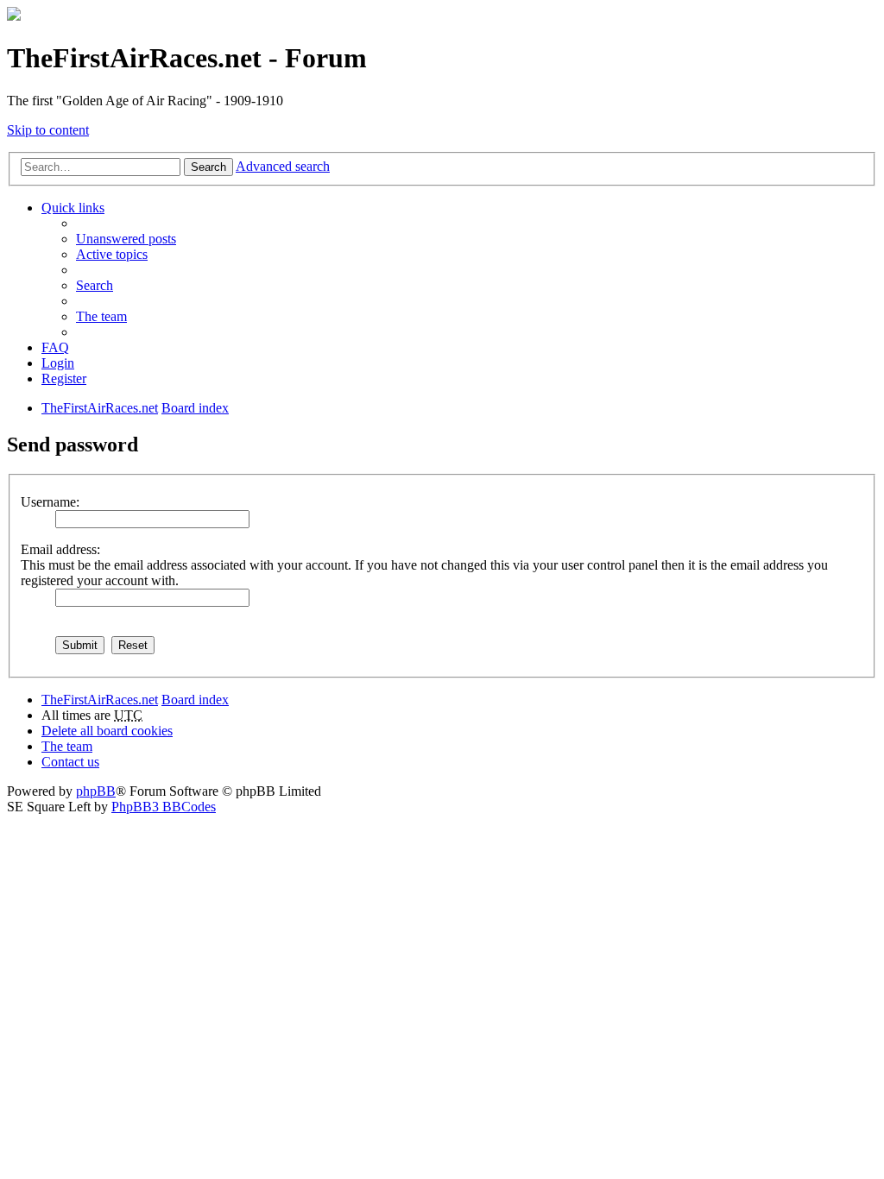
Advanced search (283, 166)
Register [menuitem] (63, 378)
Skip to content (48, 130)
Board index (195, 699)
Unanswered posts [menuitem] (126, 238)
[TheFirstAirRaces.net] (14, 16)
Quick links (72, 207)
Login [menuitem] (57, 363)
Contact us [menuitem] (70, 761)
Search (208, 167)
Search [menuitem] (94, 285)
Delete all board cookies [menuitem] (107, 730)
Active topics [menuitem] (112, 254)
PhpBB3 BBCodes (163, 806)
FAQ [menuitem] (55, 347)
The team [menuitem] (101, 316)
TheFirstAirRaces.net (99, 699)
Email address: (60, 549)
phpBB (96, 791)
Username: (50, 502)
